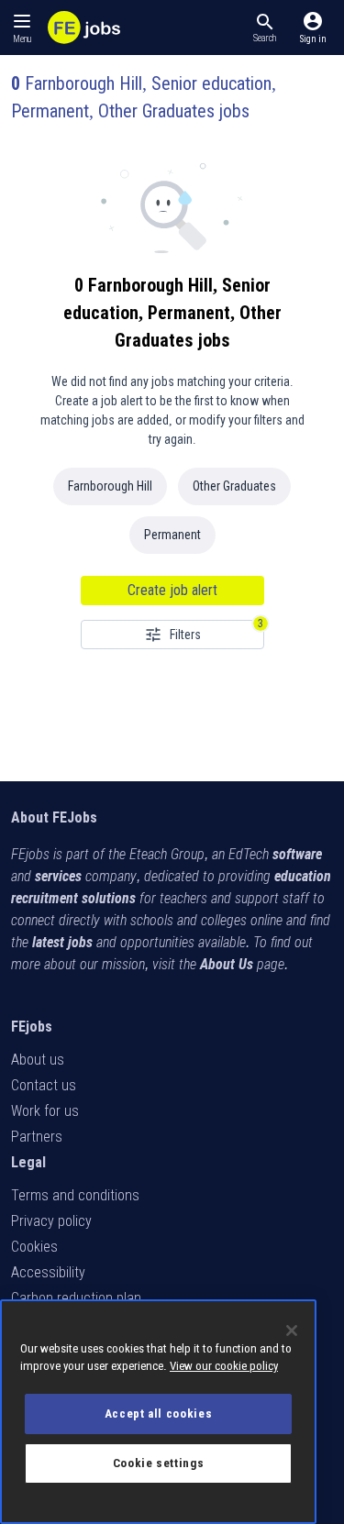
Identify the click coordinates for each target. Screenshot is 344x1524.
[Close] (292, 1330)
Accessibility (48, 1272)
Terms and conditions (75, 1195)
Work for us (45, 1111)
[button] (264, 27)
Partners (36, 1136)
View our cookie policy (224, 1366)
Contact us (43, 1085)
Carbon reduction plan (76, 1298)
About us (37, 1059)
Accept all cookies (159, 1413)
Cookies (34, 1246)
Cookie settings (159, 1463)
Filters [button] (185, 634)
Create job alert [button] (172, 590)
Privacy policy (51, 1221)
